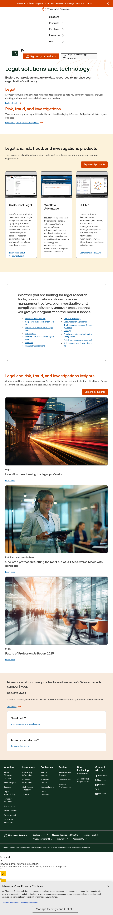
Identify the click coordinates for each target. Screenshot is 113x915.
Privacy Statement (29, 903)
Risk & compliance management (78, 340)
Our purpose (9, 806)
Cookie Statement (11, 903)
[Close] (108, 886)
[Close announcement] (107, 3)
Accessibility (78, 839)
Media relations (47, 787)
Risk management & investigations (78, 344)
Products (54, 23)
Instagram (102, 780)
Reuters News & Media (65, 774)
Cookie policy (39, 835)
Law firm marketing (72, 318)
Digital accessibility (9, 793)
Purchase (54, 29)
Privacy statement (41, 839)
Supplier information (27, 781)
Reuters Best (64, 779)
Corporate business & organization (39, 323)
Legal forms (30, 333)
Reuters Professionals (65, 785)
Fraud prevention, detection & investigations (78, 335)
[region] (56, 898)
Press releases (11, 810)
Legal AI (67, 331)
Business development (35, 318)
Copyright (60, 839)
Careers (7, 787)
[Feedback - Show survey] (2, 861)
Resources (54, 35)
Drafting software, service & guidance (39, 338)
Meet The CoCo (82, 3)
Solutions (54, 17)
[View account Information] (22, 50)
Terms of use (89, 835)
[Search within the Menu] (15, 53)
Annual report (10, 782)
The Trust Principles (8, 821)
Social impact (10, 815)
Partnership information (27, 774)
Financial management (35, 345)
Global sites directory (27, 788)
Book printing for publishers (83, 780)
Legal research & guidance (75, 321)
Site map (26, 794)
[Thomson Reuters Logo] (56, 9)
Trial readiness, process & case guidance (78, 326)
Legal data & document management (39, 329)
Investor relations (8, 800)
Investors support (45, 781)
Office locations (45, 793)
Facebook (102, 775)
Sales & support (44, 774)
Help (51, 41)
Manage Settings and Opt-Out (65, 835)
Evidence (29, 342)
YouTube (102, 794)
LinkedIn (101, 784)
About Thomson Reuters (8, 775)
